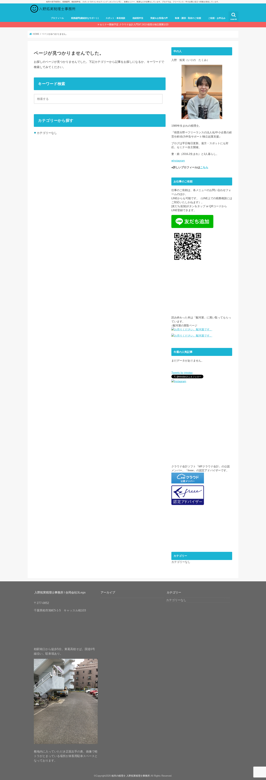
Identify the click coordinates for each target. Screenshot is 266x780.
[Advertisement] (201, 290)
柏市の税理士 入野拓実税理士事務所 (130, 775)
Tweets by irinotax (182, 372)
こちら (204, 167)
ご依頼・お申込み (216, 18)
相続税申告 (137, 18)
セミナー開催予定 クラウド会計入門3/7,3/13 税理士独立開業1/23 (134, 24)
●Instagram (178, 160)
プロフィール (57, 18)
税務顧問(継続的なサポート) (85, 18)
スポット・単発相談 (115, 18)
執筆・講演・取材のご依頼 (188, 18)
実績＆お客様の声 (159, 18)
